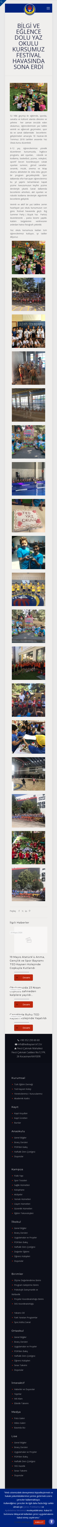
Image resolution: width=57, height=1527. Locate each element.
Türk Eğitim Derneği (23, 1084)
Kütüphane (19, 1189)
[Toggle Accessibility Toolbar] (51, 1521)
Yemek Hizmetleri (22, 1199)
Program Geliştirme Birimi (26, 1285)
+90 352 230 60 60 (30, 1040)
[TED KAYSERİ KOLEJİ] (29, 8)
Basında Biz (19, 1427)
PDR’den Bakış (21, 1242)
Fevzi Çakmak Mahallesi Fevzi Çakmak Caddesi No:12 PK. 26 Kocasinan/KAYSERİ (29, 1052)
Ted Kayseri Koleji (22, 1089)
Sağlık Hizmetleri (22, 1185)
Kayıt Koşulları (20, 1113)
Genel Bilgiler (20, 1137)
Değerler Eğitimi (21, 1251)
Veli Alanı (18, 1398)
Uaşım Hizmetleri (22, 1203)
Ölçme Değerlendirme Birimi (27, 1280)
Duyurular (18, 1156)
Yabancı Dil (19, 1312)
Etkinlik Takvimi (21, 1403)
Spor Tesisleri (20, 1180)
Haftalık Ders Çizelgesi (24, 1151)
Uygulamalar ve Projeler (25, 1237)
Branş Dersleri (21, 1142)
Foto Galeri (19, 1418)
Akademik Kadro (22, 1098)
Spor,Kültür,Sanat (22, 1322)
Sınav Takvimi (20, 1365)
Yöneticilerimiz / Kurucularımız (28, 1093)
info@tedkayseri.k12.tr (30, 1044)
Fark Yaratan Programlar (25, 1317)
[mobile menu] (48, 8)
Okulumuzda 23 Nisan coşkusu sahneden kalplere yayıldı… (25, 991)
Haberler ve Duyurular (24, 1389)
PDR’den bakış (21, 1147)
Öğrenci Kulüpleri (22, 1256)
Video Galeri (19, 1423)
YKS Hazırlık (19, 1466)
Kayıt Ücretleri (20, 1118)
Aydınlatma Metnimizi (15, 1510)
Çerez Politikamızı (32, 1506)
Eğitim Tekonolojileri (23, 1213)
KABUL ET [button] (39, 1522)
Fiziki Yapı (18, 1175)
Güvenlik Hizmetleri (23, 1208)
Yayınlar (17, 1394)
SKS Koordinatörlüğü (24, 1303)
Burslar (17, 1122)
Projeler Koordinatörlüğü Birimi (29, 1299)
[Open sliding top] (3, 3)
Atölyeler (18, 1194)
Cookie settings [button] (22, 1522)
